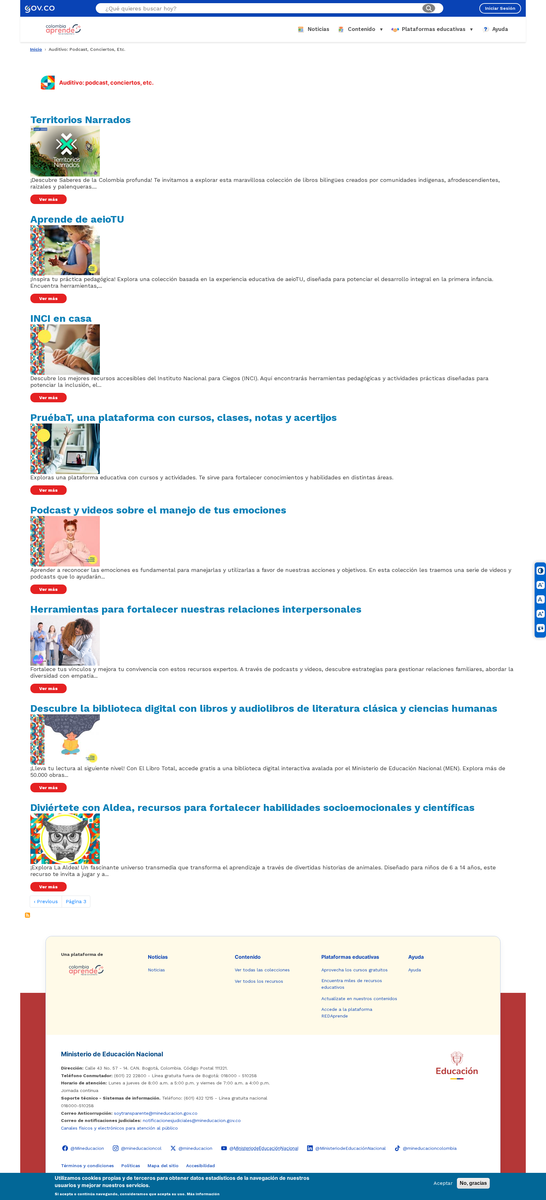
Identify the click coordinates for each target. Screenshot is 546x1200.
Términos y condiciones (87, 1165)
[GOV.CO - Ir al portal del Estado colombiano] (40, 8)
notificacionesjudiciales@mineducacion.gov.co (192, 1120)
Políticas (130, 1165)
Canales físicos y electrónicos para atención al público (119, 1128)
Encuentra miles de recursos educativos (351, 984)
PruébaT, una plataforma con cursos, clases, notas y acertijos (183, 417)
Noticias (158, 957)
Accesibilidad (200, 1165)
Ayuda (416, 957)
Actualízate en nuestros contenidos (359, 998)
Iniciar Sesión (500, 8)
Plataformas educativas (350, 957)
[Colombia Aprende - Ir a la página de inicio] (99, 970)
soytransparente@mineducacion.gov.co (155, 1113)
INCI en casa (61, 318)
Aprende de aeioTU (77, 219)
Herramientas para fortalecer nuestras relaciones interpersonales (195, 609)
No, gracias (473, 1183)
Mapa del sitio (163, 1165)
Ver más (48, 199)
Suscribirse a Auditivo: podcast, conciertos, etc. (27, 915)
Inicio (36, 49)
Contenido (248, 957)
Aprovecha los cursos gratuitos (354, 969)
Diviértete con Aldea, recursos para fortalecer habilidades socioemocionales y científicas (252, 807)
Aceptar (443, 1183)
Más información (203, 1194)
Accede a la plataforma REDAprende (346, 1012)
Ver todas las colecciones (262, 969)
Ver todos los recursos (259, 981)
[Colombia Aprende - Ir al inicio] (63, 29)
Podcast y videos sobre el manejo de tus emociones (158, 510)
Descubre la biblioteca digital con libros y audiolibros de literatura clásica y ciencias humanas (263, 708)
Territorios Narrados (80, 120)
